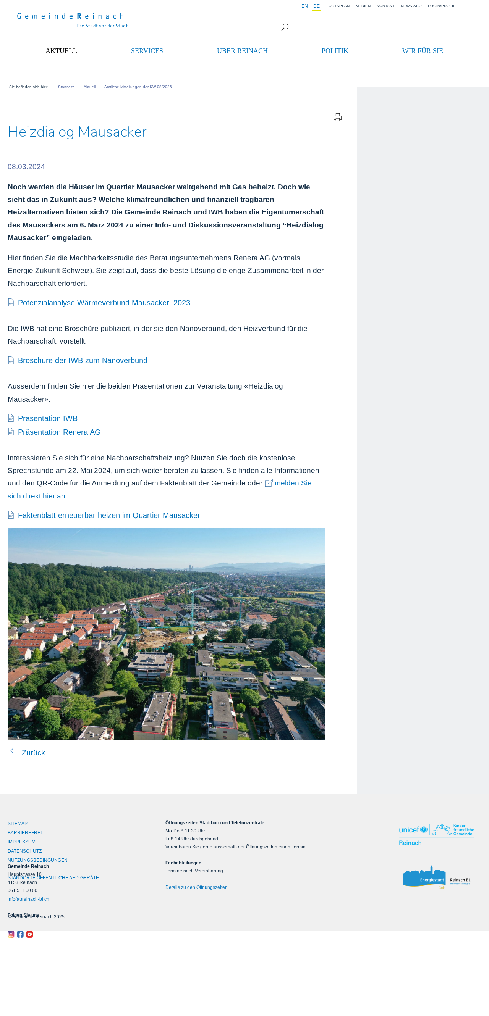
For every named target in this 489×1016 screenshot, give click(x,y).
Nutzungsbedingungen (38, 860)
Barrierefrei (25, 832)
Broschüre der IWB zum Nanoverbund (82, 360)
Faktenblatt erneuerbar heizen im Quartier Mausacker (109, 515)
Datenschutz (25, 851)
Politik (335, 51)
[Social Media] (67, 934)
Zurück (33, 752)
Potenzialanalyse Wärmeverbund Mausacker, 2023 (104, 302)
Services (147, 51)
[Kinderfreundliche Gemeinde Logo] (438, 834)
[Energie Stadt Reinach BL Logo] (438, 877)
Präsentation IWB (48, 418)
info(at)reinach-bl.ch (28, 899)
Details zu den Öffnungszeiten (196, 887)
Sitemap (18, 823)
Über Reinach (242, 51)
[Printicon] (338, 118)
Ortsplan (339, 6)
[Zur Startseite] (73, 20)
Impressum (22, 842)
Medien (363, 6)
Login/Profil (441, 6)
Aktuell (61, 51)
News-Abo (411, 6)
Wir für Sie (422, 51)
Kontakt (386, 6)
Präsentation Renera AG (59, 432)
